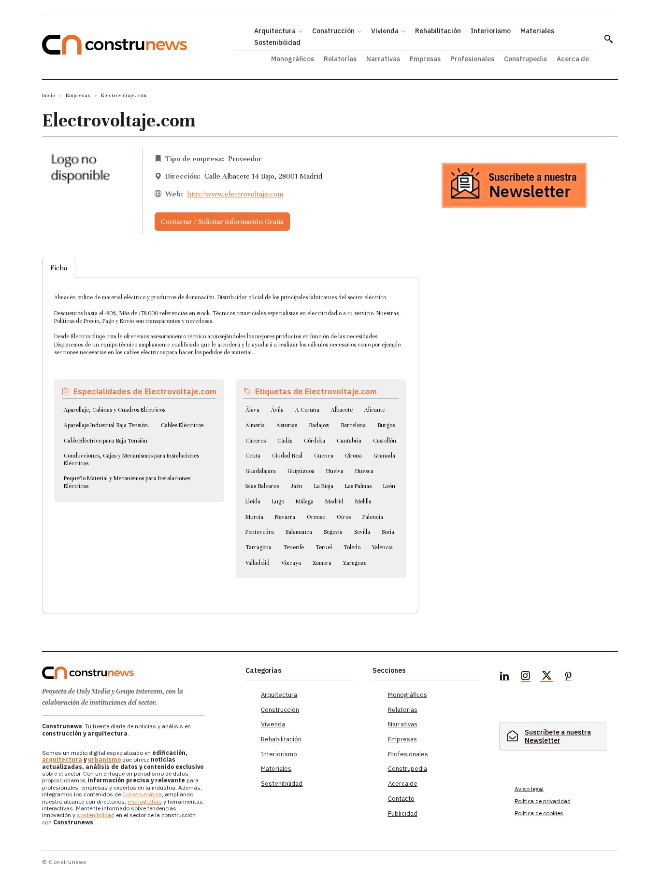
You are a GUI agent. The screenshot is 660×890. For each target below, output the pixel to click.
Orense (316, 517)
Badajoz (319, 425)
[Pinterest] (568, 677)
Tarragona (258, 547)
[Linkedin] (504, 677)
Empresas (78, 95)
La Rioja (323, 486)
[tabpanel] (230, 434)
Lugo (278, 501)
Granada (384, 455)
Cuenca (323, 455)
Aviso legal (529, 789)
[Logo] (138, 673)
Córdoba (314, 440)
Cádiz (284, 440)
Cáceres (255, 440)
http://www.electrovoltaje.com (235, 194)
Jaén (296, 486)
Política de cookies (539, 813)
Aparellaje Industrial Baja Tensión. (106, 425)
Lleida (252, 501)
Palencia (372, 517)
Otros (344, 517)
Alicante (374, 409)
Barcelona (353, 425)
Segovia (333, 531)
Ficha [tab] (58, 268)
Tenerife (293, 547)
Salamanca (299, 531)
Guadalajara (260, 471)
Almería (255, 425)
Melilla (363, 501)
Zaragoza (355, 562)
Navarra (285, 517)
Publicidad (402, 813)
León (389, 486)
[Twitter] (547, 677)
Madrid (334, 501)
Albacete (342, 409)
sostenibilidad (96, 815)
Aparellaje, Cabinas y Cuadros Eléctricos (114, 409)
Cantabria (349, 440)
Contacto (401, 798)
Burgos (386, 425)
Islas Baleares (262, 486)
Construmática (142, 794)
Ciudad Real (287, 455)
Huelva (335, 471)
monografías (145, 801)
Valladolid (257, 562)
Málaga (305, 501)
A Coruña (307, 409)
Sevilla (362, 531)
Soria (388, 531)
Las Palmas (358, 486)
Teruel (324, 547)
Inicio (48, 95)
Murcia (254, 517)
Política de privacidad (543, 801)
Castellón (384, 440)
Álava (252, 409)
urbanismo (104, 759)
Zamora (322, 562)
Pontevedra (259, 531)
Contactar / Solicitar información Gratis (222, 221)
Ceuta (252, 455)
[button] (608, 38)
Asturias (286, 425)
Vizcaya (291, 562)
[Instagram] (525, 677)
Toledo (352, 547)
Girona (353, 455)
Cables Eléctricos (182, 425)
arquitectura (62, 759)
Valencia (382, 547)
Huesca (364, 471)
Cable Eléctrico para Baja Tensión (105, 440)
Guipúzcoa (301, 471)
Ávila (277, 409)
